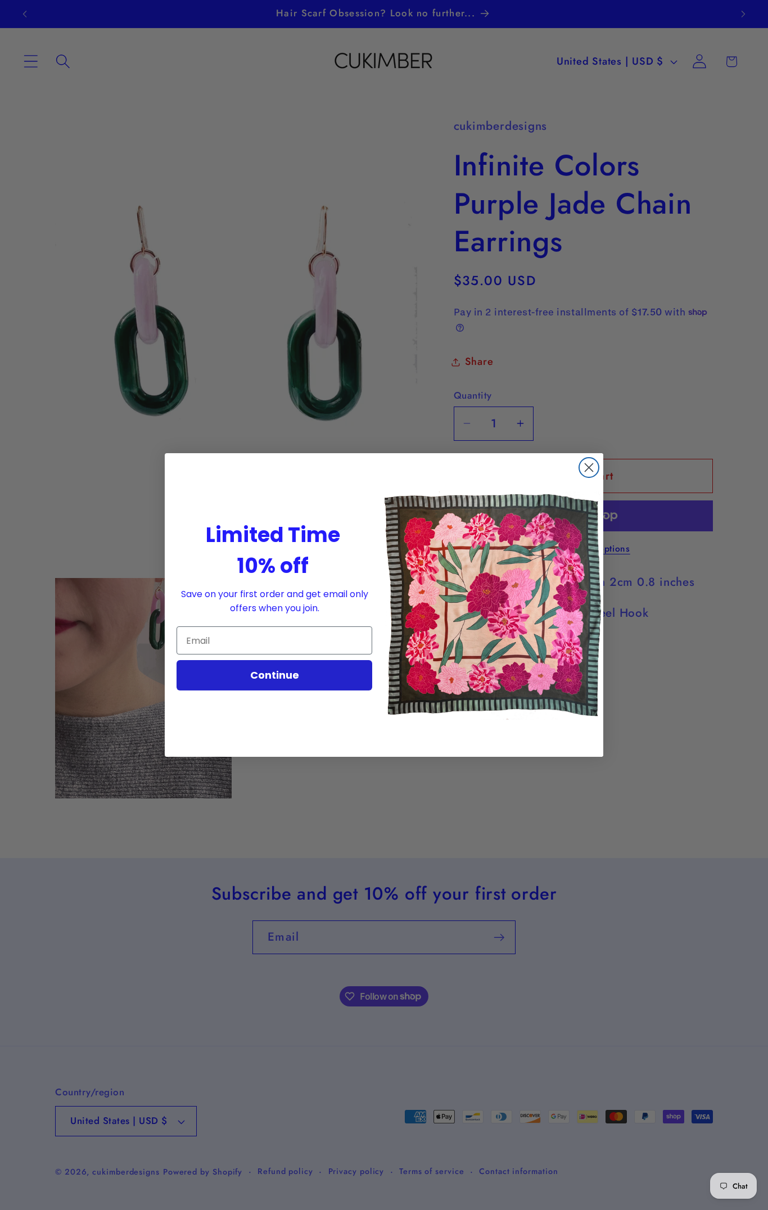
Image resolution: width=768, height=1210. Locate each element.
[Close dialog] (589, 467)
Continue (274, 675)
